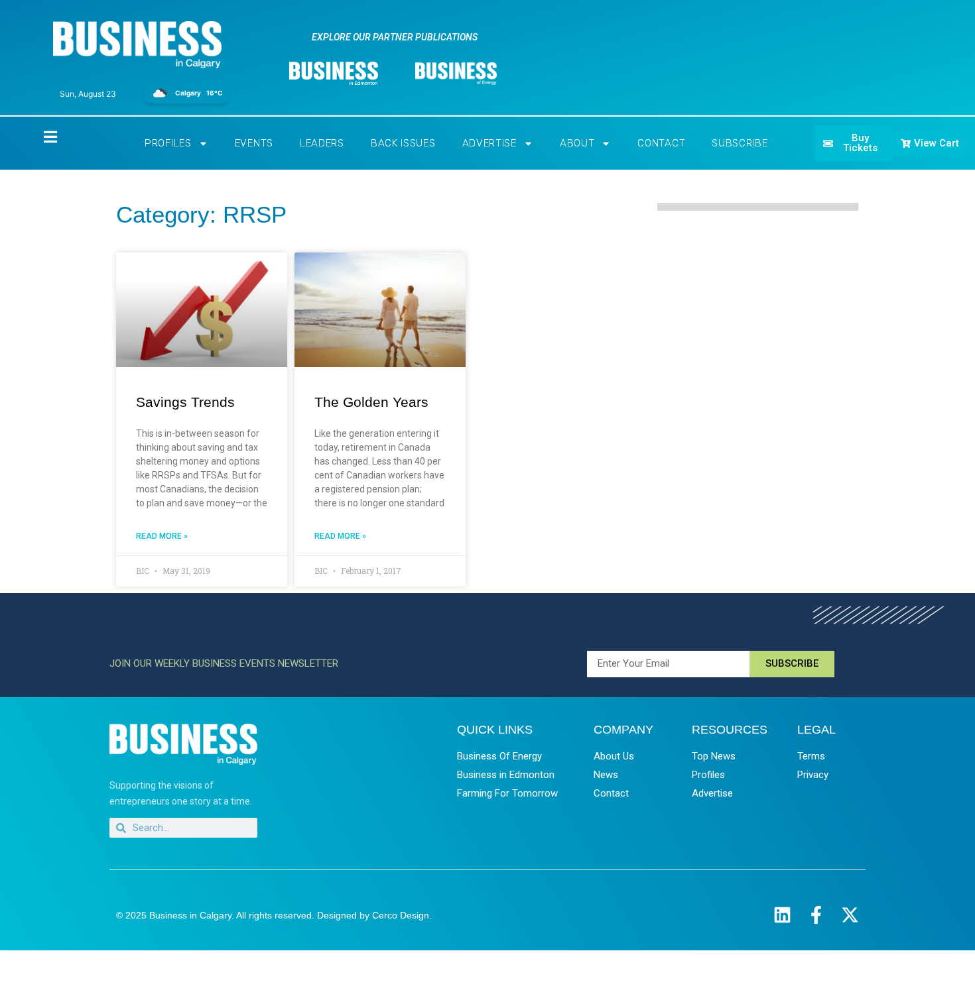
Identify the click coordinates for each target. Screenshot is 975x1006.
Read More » (162, 536)
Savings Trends (185, 402)
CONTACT (661, 143)
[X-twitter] (850, 915)
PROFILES (168, 143)
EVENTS (254, 143)
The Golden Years (371, 402)
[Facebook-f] (816, 915)
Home (39, 136)
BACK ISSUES (403, 143)
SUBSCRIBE (739, 143)
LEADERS (322, 143)
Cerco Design (400, 915)
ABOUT (577, 143)
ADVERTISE (489, 143)
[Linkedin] (782, 915)
